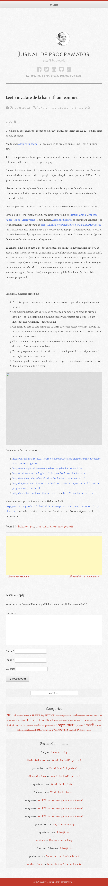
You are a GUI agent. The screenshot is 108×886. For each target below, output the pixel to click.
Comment (11, 613)
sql (18, 730)
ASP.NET (35, 715)
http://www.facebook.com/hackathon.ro (35, 493)
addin (21, 716)
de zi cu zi (31, 720)
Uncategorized (60, 730)
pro (54, 107)
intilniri (11, 725)
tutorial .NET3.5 (36, 730)
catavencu (81, 715)
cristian (40, 840)
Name (10, 651)
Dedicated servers (37, 760)
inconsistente (86, 720)
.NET (9, 715)
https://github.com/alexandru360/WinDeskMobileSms (70, 224)
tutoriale (46, 730)
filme (71, 720)
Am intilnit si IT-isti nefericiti (63, 856)
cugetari (23, 720)
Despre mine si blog (62, 824)
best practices (64, 716)
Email (10, 660)
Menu (54, 5)
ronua (98, 725)
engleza (56, 720)
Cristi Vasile (28, 220)
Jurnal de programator (54, 54)
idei (78, 720)
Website (10, 669)
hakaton (43, 107)
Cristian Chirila (78, 215)
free (75, 720)
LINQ (21, 725)
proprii (11, 121)
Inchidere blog (59, 752)
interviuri (96, 720)
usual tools (72, 730)
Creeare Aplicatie (13, 720)
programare (67, 107)
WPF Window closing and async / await (60, 800)
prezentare (50, 725)
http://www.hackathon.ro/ (78, 493)
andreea (26, 716)
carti (74, 715)
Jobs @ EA (63, 832)
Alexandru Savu (37, 776)
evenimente (64, 720)
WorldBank (81, 730)
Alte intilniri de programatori (86, 576)
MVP (31, 725)
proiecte (84, 107)
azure (58, 716)
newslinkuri (39, 725)
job (17, 726)
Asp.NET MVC (48, 715)
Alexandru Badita (28, 144)
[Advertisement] (54, 555)
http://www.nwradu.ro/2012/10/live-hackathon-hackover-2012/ (48, 478)
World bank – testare (63, 784)
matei (26, 725)
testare (22, 730)
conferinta (89, 716)
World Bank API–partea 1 (66, 760)
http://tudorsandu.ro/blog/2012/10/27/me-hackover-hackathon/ (48, 473)
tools (27, 730)
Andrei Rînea (34, 864)
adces (16, 715)
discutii (49, 720)
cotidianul (98, 715)
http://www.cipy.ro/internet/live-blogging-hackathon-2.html (47, 468)
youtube (88, 730)
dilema (41, 720)
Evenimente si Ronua (18, 576)
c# (70, 715)
